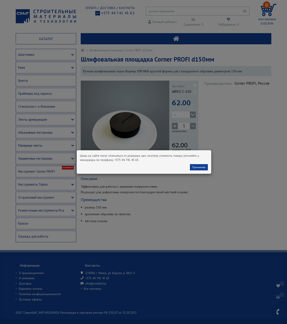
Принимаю (199, 167)
